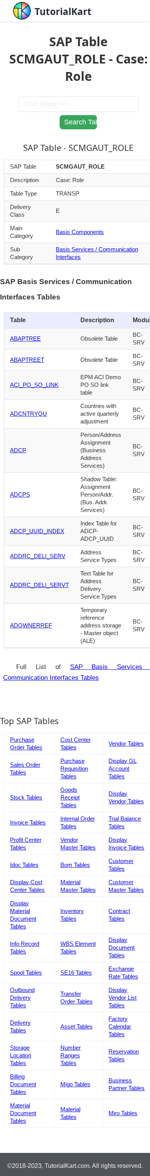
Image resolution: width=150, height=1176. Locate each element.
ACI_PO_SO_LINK (34, 384)
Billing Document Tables (23, 1084)
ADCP (18, 450)
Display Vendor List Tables (122, 998)
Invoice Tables (28, 822)
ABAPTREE (25, 338)
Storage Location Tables (20, 1055)
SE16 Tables (76, 972)
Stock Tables (26, 797)
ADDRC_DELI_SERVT (39, 585)
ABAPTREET (27, 359)
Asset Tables (76, 1026)
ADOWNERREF (31, 625)
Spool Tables (26, 972)
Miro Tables (122, 1113)
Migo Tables (75, 1084)
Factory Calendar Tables (119, 1026)
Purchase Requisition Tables (74, 769)
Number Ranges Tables (70, 1055)
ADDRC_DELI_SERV (37, 556)
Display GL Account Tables (122, 769)
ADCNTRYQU (28, 413)
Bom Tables (75, 865)
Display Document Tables (121, 948)
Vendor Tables (126, 743)
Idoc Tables (24, 865)
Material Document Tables (23, 1113)
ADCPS (20, 494)
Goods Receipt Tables (70, 797)
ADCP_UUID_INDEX (37, 531)
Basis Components (80, 232)
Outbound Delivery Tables (22, 998)
